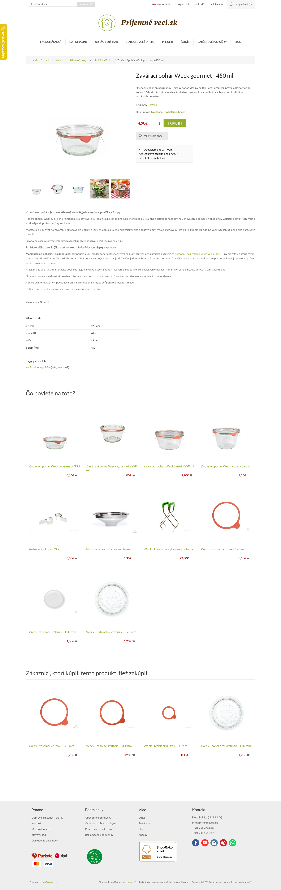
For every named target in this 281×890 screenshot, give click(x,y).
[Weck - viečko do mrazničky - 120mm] (54, 598)
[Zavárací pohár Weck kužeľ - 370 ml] (226, 433)
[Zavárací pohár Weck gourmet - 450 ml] (36, 188)
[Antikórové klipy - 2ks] (54, 515)
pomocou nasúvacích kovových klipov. (197, 253)
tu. (98, 289)
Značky (143, 834)
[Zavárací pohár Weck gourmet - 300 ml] (54, 433)
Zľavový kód (39, 834)
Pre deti (167, 41)
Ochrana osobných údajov (100, 823)
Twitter (214, 842)
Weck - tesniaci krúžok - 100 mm (109, 746)
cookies (129, 882)
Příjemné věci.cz (163, 4)
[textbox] (52, 4)
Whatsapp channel (232, 842)
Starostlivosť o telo (140, 41)
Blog (238, 41)
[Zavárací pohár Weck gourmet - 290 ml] (111, 433)
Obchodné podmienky (98, 817)
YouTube (205, 842)
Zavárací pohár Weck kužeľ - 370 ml (226, 466)
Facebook (195, 842)
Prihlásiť (199, 4)
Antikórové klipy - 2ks (44, 549)
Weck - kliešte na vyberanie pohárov (169, 549)
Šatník (185, 41)
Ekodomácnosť (51, 41)
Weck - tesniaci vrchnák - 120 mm (52, 632)
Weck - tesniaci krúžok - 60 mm (165, 746)
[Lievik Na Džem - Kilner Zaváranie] (111, 515)
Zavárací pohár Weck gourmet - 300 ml (54, 468)
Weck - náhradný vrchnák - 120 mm (111, 632)
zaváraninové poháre (38, 367)
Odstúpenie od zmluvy (45, 840)
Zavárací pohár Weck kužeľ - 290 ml (169, 466)
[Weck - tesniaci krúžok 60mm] (169, 712)
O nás (142, 817)
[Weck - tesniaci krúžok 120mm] (226, 515)
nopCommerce (49, 882)
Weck (153, 104)
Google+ (223, 842)
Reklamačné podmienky (99, 834)
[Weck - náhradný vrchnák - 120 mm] (111, 598)
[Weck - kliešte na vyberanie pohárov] (169, 515)
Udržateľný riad (106, 41)
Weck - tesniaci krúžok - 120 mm (223, 549)
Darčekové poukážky (212, 41)
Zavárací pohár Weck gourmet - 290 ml (111, 468)
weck (61, 367)
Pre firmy (144, 823)
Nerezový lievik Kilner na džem (108, 549)
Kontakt (36, 823)
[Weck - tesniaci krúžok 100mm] (111, 712)
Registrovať (183, 4)
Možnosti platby (41, 829)
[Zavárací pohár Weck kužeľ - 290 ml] (169, 433)
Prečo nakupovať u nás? (99, 829)
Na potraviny (78, 41)
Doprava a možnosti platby (47, 817)
